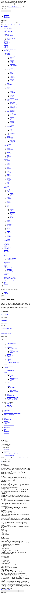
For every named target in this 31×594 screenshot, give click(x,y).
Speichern (21, 591)
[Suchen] (1, 289)
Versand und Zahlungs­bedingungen (12, 413)
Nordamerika (7, 240)
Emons (5, 255)
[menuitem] (17, 15)
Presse (5, 274)
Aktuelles (6, 367)
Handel (5, 266)
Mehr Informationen (5, 589)
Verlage (5, 372)
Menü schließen (4, 26)
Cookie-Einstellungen (9, 414)
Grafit (5, 263)
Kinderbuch (6, 46)
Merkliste (6, 284)
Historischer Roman (14, 351)
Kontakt (11, 375)
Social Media (7, 422)
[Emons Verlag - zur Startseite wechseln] (10, 24)
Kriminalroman (13, 348)
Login (5, 282)
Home (5, 292)
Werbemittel (12, 387)
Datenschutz (6, 410)
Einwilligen (3, 592)
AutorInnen (6, 293)
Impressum (6, 409)
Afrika (5, 246)
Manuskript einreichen (15, 376)
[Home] (8, 28)
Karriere (12, 379)
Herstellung (6, 273)
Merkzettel (7, 17)
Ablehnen (16, 591)
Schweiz (6, 159)
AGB (5, 411)
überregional (7, 51)
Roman (11, 350)
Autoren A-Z (10, 366)
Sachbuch (6, 47)
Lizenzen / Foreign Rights (10, 278)
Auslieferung (13, 388)
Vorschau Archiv (14, 391)
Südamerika (6, 244)
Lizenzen (6, 421)
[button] (17, 22)
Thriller (11, 352)
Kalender (6, 45)
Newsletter (6, 15)
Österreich (6, 145)
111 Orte (6, 41)
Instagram (9, 405)
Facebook (9, 403)
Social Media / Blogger (9, 277)
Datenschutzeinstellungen (6, 591)
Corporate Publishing (9, 279)
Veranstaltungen (7, 251)
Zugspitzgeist (4, 320)
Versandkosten (23, 457)
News (5, 252)
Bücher (5, 341)
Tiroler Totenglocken (6, 333)
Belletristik (6, 34)
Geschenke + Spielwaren (9, 49)
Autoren (6, 364)
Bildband (6, 43)
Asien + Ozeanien (8, 247)
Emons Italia (7, 262)
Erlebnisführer (7, 42)
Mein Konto (6, 16)
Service (5, 384)
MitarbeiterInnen (14, 378)
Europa (5, 187)
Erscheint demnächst (8, 32)
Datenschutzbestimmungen (15, 7)
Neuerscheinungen (8, 31)
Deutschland (7, 53)
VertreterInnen (13, 390)
